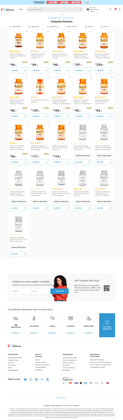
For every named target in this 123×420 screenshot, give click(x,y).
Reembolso (66, 365)
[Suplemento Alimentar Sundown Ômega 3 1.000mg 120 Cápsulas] (82, 40)
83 (98, 110)
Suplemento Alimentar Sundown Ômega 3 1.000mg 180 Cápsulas (17, 193)
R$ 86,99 (12, 108)
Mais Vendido (17, 26)
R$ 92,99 (33, 62)
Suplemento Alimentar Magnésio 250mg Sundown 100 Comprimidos (38, 56)
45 (77, 110)
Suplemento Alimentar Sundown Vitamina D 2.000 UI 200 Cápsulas (61, 193)
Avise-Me (78, 162)
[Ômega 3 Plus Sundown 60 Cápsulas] (40, 86)
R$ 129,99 (13, 154)
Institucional (13, 354)
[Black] (61, 2)
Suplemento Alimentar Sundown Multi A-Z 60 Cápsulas (59, 56)
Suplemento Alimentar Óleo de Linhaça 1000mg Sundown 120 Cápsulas (103, 147)
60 (13, 110)
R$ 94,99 (55, 62)
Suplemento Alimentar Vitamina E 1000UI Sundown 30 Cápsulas (17, 147)
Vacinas (37, 360)
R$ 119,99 (98, 108)
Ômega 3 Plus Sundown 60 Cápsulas (40, 101)
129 (35, 110)
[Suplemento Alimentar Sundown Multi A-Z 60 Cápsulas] (61, 40)
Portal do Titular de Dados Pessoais (100, 362)
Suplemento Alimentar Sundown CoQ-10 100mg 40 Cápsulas (82, 147)
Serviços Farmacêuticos (42, 365)
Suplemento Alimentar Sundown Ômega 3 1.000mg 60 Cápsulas (17, 102)
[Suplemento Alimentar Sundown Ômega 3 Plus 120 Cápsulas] (40, 178)
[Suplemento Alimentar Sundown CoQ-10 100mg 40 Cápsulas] (82, 132)
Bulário (10, 367)
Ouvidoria (11, 362)
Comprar (14, 70)
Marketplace (66, 370)
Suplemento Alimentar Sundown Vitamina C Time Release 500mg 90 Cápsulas (18, 239)
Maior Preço (54, 26)
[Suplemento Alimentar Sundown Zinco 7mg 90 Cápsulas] (82, 178)
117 (35, 156)
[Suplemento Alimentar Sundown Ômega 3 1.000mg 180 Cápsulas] (18, 178)
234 (99, 64)
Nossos (38, 355)
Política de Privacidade (97, 360)
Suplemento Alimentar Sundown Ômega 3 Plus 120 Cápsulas (39, 193)
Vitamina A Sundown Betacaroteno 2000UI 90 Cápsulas (18, 56)
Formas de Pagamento (70, 360)
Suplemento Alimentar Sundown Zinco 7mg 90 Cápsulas (81, 193)
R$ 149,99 (55, 108)
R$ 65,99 (76, 108)
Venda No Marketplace (15, 357)
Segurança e (95, 355)
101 (78, 64)
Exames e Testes (40, 362)
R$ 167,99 (34, 154)
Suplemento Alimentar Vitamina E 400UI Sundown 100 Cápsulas (40, 147)
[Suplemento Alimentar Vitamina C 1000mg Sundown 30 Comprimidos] (82, 86)
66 (13, 64)
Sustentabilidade (13, 370)
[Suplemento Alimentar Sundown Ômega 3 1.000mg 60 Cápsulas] (18, 86)
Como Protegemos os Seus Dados (100, 365)
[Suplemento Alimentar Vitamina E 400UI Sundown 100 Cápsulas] (40, 132)
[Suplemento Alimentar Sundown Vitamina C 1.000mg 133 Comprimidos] (61, 86)
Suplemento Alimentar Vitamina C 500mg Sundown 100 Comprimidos (102, 102)
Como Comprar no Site (69, 357)
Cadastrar (60, 291)
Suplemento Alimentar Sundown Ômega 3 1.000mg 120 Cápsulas (81, 56)
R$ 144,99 (77, 62)
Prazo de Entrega (68, 362)
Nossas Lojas (12, 365)
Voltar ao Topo (60, 398)
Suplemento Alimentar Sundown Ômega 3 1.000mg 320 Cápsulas (103, 56)
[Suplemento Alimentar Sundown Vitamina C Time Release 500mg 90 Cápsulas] (18, 224)
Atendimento (68, 354)
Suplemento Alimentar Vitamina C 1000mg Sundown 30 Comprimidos (82, 102)
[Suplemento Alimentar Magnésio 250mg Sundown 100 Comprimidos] (40, 40)
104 (56, 110)
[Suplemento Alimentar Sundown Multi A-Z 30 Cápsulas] (61, 132)
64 (34, 64)
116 (56, 156)
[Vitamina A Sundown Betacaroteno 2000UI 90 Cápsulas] (18, 40)
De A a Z (90, 26)
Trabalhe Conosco (13, 360)
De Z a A (106, 26)
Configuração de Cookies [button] (97, 367)
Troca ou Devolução (69, 367)
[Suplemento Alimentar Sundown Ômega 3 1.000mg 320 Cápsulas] (104, 40)
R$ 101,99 (13, 62)
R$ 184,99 (34, 108)
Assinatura (38, 370)
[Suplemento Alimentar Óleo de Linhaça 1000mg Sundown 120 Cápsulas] (104, 132)
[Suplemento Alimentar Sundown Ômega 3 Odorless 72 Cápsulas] (104, 178)
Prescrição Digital (40, 367)
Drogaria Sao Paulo (54, 18)
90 (13, 156)
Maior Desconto (72, 26)
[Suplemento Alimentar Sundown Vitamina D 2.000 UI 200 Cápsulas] (61, 178)
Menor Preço (35, 26)
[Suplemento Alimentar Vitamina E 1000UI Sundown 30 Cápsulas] (18, 132)
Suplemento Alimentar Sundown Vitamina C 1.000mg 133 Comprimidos (61, 102)
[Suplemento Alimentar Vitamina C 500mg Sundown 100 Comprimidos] (104, 86)
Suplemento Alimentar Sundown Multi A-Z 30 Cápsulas (59, 147)
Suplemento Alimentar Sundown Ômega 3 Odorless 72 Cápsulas (102, 193)
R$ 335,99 (98, 62)
